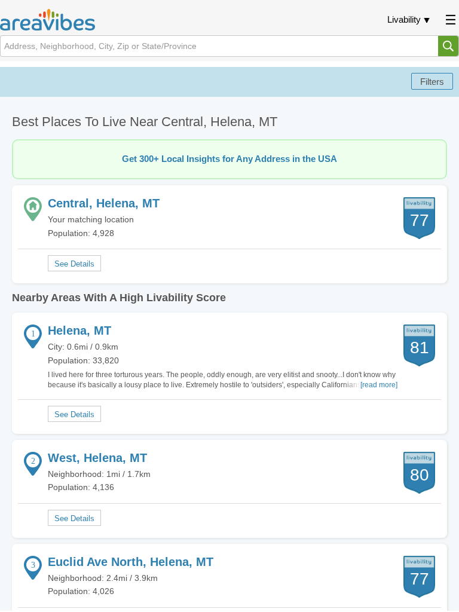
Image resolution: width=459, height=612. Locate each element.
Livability (404, 19)
